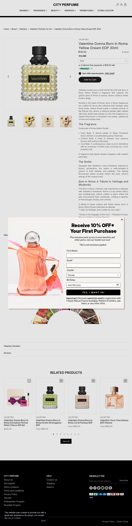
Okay (43, 521)
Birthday (71, 279)
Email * (70, 260)
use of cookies (14, 518)
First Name (72, 250)
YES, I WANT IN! (93, 292)
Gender (70, 270)
